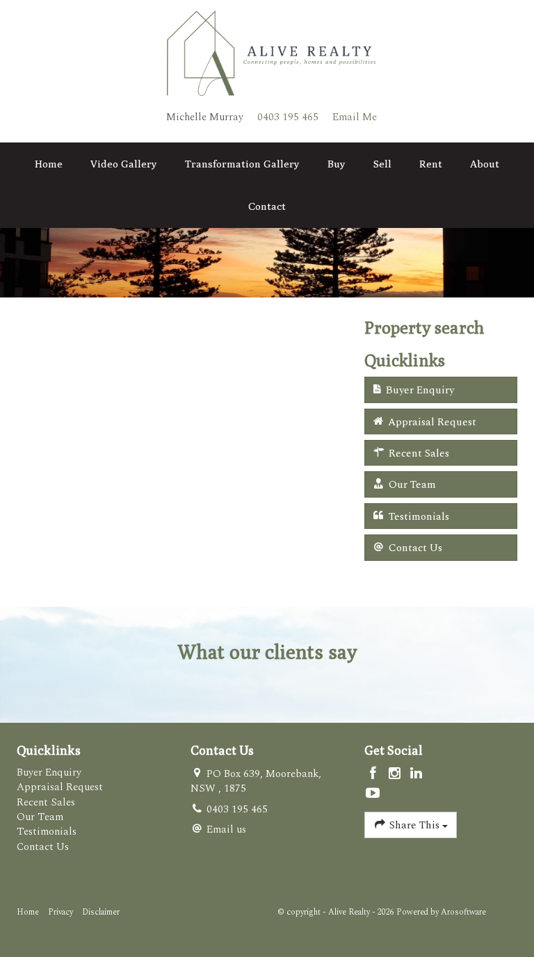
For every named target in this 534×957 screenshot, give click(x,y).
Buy (336, 164)
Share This (414, 825)
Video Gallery (123, 164)
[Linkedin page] (416, 774)
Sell (382, 164)
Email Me (354, 117)
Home (49, 164)
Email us (226, 829)
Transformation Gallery (242, 164)
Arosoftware (463, 912)
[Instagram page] (396, 774)
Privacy (60, 912)
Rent (430, 164)
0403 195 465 (287, 117)
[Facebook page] (375, 774)
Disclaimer (101, 912)
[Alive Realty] (271, 52)
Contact (267, 206)
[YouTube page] (373, 794)
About (484, 164)
